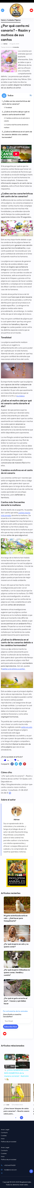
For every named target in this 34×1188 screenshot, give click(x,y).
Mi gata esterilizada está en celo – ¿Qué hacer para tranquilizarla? (15, 918)
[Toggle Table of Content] (30, 95)
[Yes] (6, 760)
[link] (6, 1056)
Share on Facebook (12, 763)
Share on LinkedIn (20, 763)
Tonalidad (8, 107)
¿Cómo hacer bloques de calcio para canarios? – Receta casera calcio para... (16, 1111)
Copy (9, 793)
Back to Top (31, 1171)
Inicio (3, 1138)
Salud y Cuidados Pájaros (11, 20)
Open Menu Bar (2, 10)
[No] (16, 760)
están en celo (26, 727)
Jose (7, 1105)
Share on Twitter (16, 763)
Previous (15, 1117)
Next (21, 1117)
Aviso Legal (5, 1129)
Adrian (5, 44)
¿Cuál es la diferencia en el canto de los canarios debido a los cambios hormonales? (17, 134)
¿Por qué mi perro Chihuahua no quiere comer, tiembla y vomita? (17, 972)
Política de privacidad (8, 1142)
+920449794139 (9, 1165)
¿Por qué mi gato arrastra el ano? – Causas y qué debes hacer (15, 1001)
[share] (12, 1056)
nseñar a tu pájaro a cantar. (13, 669)
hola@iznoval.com (10, 1170)
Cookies (4, 1135)
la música (20, 396)
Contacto (4, 1132)
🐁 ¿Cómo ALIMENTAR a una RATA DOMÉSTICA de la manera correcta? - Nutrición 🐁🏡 (9, 1057)
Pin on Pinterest (24, 763)
